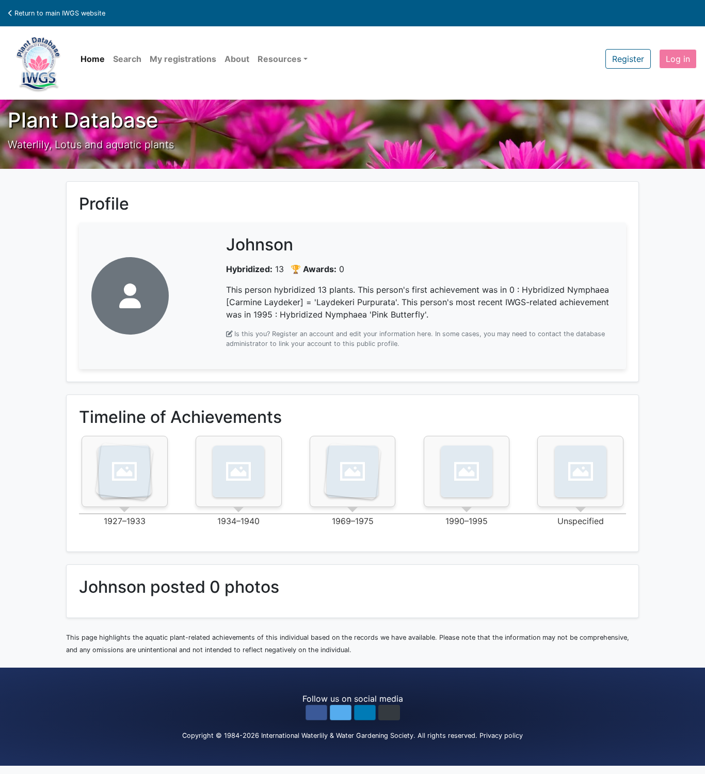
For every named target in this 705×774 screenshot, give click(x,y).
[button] (316, 712)
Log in (678, 59)
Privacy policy (501, 735)
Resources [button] (279, 59)
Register (628, 59)
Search (127, 59)
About (237, 59)
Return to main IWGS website (58, 13)
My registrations (183, 59)
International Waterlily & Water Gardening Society (337, 735)
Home (93, 59)
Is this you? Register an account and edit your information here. (333, 334)
